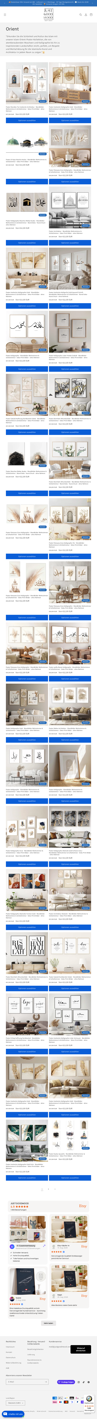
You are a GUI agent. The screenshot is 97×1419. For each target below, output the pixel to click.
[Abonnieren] (45, 1382)
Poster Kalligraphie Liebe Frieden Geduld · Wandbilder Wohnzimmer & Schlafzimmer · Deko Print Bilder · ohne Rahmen (68, 358)
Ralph (59, 1295)
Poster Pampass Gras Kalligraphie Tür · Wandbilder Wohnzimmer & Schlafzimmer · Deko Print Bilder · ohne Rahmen (68, 545)
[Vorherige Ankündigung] (4, 3)
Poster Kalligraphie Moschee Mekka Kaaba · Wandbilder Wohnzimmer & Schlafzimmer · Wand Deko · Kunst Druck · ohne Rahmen (26, 223)
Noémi (18, 1298)
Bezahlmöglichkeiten (35, 1349)
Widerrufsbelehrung (13, 1363)
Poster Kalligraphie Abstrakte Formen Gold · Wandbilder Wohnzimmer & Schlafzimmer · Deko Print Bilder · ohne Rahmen (25, 916)
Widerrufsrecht (41, 1411)
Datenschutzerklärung (56, 1411)
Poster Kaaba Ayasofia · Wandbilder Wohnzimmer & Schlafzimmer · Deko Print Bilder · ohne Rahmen (67, 1155)
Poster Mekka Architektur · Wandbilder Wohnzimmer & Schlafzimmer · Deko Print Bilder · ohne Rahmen (67, 729)
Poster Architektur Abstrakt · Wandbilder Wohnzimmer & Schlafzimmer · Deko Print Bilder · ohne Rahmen (68, 915)
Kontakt (9, 1352)
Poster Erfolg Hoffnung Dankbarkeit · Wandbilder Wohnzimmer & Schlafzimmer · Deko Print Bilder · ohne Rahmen (25, 1040)
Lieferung (31, 1354)
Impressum (10, 1347)
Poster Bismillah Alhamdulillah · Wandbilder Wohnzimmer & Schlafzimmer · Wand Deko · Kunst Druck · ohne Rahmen (70, 483)
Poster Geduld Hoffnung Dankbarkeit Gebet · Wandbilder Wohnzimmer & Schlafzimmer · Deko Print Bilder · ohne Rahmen (25, 421)
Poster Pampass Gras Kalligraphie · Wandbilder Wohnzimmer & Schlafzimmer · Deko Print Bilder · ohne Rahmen (70, 171)
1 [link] (42, 1189)
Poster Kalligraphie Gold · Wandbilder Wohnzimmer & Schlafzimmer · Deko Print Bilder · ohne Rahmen (24, 729)
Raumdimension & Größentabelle (34, 1361)
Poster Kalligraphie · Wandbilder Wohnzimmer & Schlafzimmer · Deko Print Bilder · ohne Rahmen (23, 357)
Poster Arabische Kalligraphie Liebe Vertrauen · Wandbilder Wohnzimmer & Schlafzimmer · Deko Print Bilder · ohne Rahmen (69, 1040)
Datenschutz (11, 1357)
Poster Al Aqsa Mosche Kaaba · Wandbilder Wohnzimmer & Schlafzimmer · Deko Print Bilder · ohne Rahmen (26, 161)
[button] (5, 14)
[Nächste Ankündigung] (92, 3)
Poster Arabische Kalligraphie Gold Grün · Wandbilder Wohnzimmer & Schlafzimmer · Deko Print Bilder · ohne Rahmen (25, 1166)
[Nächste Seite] (54, 1189)
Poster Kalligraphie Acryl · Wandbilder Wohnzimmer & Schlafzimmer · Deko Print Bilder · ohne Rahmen (24, 852)
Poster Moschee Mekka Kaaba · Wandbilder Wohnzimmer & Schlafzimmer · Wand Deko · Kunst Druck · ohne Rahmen (26, 472)
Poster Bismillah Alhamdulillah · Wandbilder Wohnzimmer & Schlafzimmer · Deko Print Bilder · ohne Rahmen (70, 420)
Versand (72, 1411)
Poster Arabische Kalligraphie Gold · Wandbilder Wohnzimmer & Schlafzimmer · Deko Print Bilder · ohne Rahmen (68, 109)
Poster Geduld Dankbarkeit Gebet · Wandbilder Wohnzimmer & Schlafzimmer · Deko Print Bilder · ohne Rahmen (70, 978)
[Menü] (93, 1395)
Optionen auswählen (27, 120)
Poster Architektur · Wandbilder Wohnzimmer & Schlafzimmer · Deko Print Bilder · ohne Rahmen (66, 232)
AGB (7, 1368)
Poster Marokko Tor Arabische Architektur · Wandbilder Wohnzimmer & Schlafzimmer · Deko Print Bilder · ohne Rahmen (25, 109)
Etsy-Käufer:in (63, 1246)
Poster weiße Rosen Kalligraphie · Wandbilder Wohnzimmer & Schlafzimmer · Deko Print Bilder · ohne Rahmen (69, 668)
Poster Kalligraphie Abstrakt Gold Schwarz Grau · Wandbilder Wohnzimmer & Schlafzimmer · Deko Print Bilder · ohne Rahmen (70, 853)
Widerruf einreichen (81, 1349)
